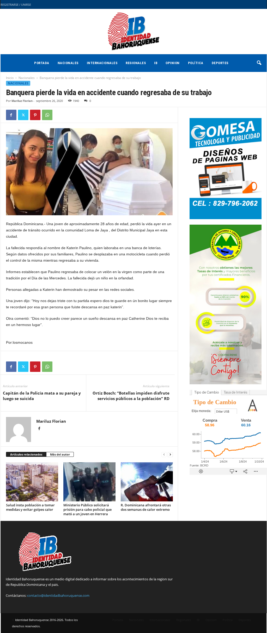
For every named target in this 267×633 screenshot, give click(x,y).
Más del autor (60, 454)
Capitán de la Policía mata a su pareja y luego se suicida (42, 395)
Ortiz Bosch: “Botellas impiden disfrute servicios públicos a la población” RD (131, 395)
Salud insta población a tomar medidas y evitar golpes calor (30, 507)
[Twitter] (23, 115)
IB (155, 63)
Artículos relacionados (26, 454)
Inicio (10, 78)
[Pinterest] (35, 115)
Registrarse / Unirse (16, 5)
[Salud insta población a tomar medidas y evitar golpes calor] (32, 481)
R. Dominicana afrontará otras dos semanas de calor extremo (146, 507)
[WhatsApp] (47, 115)
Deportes (220, 63)
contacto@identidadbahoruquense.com (58, 595)
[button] (259, 63)
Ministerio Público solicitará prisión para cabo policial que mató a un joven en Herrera (87, 509)
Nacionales (68, 63)
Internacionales (102, 63)
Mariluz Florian (22, 101)
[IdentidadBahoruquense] (133, 31)
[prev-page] (164, 454)
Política (195, 63)
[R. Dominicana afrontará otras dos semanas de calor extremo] (147, 481)
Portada (41, 63)
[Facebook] (11, 115)
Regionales (136, 63)
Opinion (173, 63)
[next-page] (170, 454)
